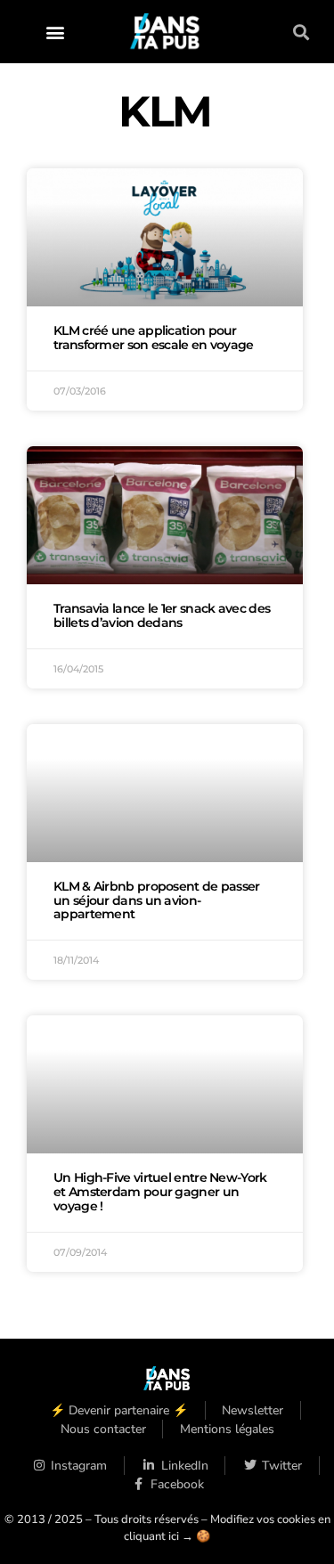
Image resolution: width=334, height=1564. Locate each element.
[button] (54, 31)
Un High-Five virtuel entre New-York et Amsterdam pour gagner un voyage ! (160, 1191)
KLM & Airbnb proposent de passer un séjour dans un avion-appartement (156, 900)
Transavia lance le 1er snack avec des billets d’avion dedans (161, 615)
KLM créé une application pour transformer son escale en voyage (153, 337)
